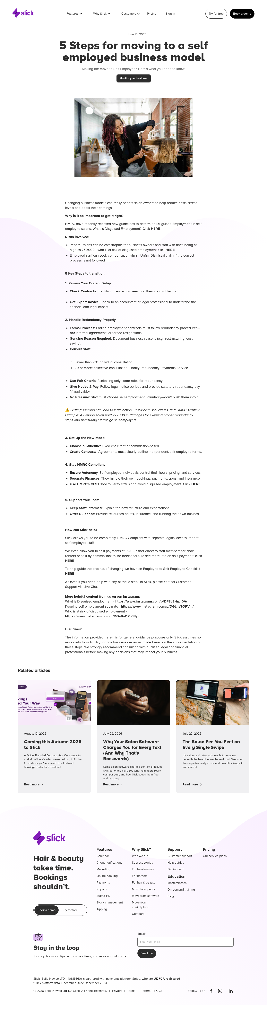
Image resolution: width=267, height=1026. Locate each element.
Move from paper (143, 889)
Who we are (140, 856)
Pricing (151, 14)
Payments (103, 883)
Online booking (107, 876)
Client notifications (109, 863)
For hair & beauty (143, 883)
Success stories (142, 863)
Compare (138, 914)
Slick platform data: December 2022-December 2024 (106, 981)
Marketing (103, 869)
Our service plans (215, 856)
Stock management (110, 902)
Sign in (170, 14)
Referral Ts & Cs (151, 991)
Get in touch (176, 869)
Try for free (216, 14)
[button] (74, 13)
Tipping (102, 909)
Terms (131, 991)
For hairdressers (143, 869)
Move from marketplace (140, 905)
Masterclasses (177, 883)
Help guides (176, 863)
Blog (171, 896)
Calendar (103, 856)
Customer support (180, 856)
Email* (141, 934)
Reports (102, 889)
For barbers (139, 876)
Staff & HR (103, 896)
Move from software (145, 896)
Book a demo (242, 14)
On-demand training (181, 890)
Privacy (117, 991)
